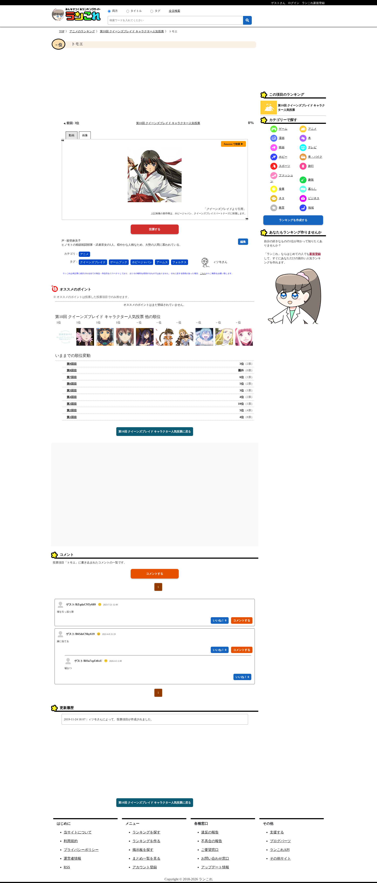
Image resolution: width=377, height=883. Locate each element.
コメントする (154, 573)
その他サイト (280, 858)
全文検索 (174, 10)
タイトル (136, 10)
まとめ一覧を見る (146, 858)
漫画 (281, 138)
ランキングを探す (146, 832)
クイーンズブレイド (93, 262)
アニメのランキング (82, 31)
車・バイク (315, 156)
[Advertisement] (154, 84)
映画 (281, 147)
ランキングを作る (146, 841)
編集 (243, 241)
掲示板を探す (142, 850)
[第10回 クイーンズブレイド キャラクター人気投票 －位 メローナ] (244, 336)
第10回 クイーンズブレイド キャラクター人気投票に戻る (154, 431)
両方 (115, 10)
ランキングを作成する (293, 219)
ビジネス (313, 198)
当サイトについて (78, 832)
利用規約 (71, 841)
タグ (157, 10)
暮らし (312, 188)
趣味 (311, 179)
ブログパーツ (280, 841)
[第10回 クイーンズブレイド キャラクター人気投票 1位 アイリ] (125, 336)
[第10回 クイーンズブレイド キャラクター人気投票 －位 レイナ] (184, 336)
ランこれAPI (280, 850)
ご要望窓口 (210, 850)
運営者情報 (72, 858)
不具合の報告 (211, 841)
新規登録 (315, 254)
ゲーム (283, 128)
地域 (311, 207)
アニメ (84, 254)
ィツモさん (220, 262)
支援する (277, 832)
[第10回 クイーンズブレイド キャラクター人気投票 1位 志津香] (65, 336)
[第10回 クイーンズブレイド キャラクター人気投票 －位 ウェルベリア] (145, 336)
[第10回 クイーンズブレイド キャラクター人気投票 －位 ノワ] (164, 336)
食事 (281, 188)
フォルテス (179, 262)
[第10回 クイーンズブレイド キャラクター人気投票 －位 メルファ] (224, 336)
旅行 (311, 166)
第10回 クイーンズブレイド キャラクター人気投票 (132, 31)
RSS (67, 867)
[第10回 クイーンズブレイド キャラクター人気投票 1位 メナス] (105, 336)
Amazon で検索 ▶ (233, 144)
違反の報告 (210, 832)
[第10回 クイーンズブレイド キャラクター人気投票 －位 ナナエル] (204, 336)
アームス (162, 262)
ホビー (283, 156)
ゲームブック (118, 262)
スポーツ (284, 166)
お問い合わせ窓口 (215, 858)
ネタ (281, 198)
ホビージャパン (142, 262)
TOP (61, 31)
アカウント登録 (144, 867)
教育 (281, 207)
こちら (203, 273)
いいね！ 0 (219, 620)
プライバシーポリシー (81, 850)
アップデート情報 (215, 867)
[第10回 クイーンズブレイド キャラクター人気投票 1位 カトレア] (85, 336)
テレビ (312, 147)
